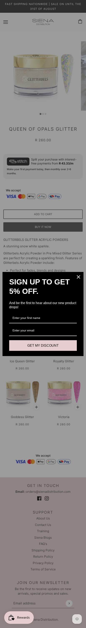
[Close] (78, 277)
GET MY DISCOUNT (43, 345)
